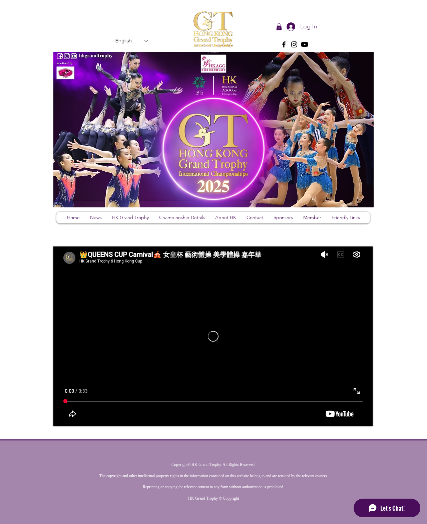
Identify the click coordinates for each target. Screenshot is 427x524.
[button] (279, 26)
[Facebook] (284, 44)
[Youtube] (305, 44)
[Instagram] (294, 44)
